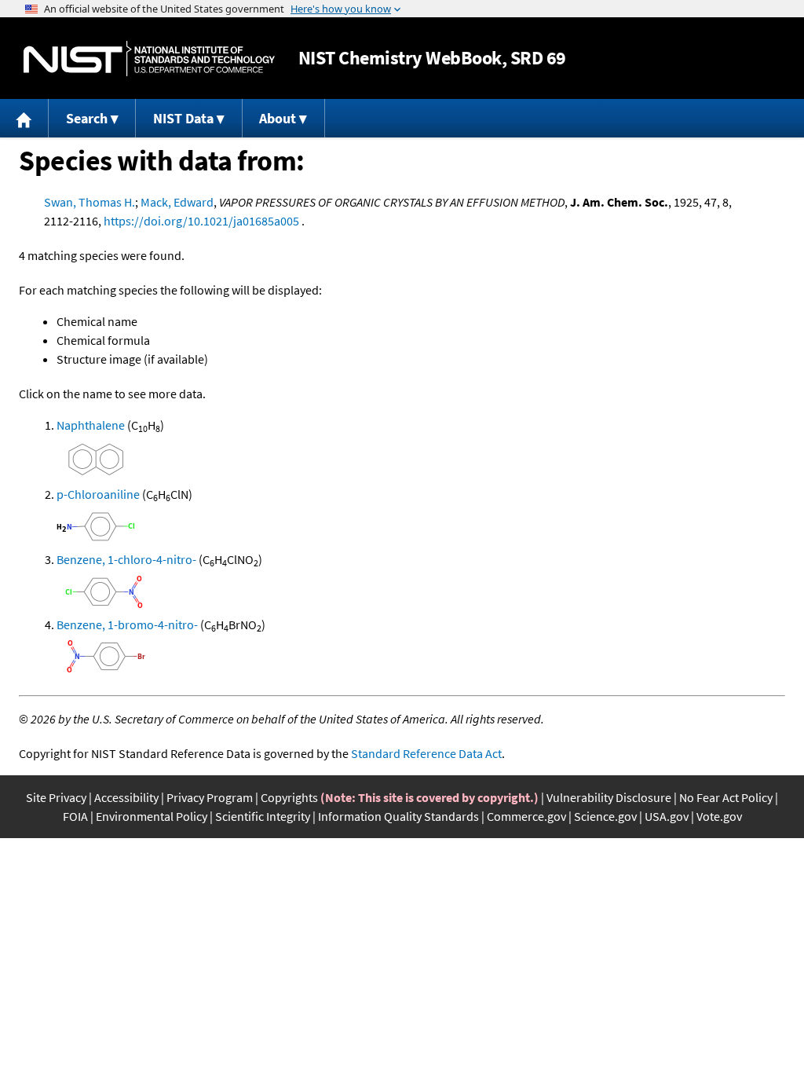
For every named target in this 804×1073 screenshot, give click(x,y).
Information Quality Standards (398, 816)
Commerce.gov (526, 816)
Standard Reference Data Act (426, 753)
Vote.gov (719, 816)
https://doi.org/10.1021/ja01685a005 (201, 221)
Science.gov (605, 816)
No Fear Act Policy (726, 797)
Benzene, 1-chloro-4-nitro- (126, 559)
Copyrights (289, 797)
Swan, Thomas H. (89, 202)
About (277, 118)
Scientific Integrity (262, 816)
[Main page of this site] (24, 118)
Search (87, 118)
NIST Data (183, 118)
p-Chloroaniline (98, 494)
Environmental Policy (151, 816)
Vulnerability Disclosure (608, 797)
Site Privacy (56, 797)
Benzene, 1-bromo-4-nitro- (127, 624)
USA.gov (667, 816)
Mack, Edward (177, 202)
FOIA (75, 816)
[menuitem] (24, 118)
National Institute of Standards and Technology (149, 58)
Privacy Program (209, 797)
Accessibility (126, 797)
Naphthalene (91, 425)
